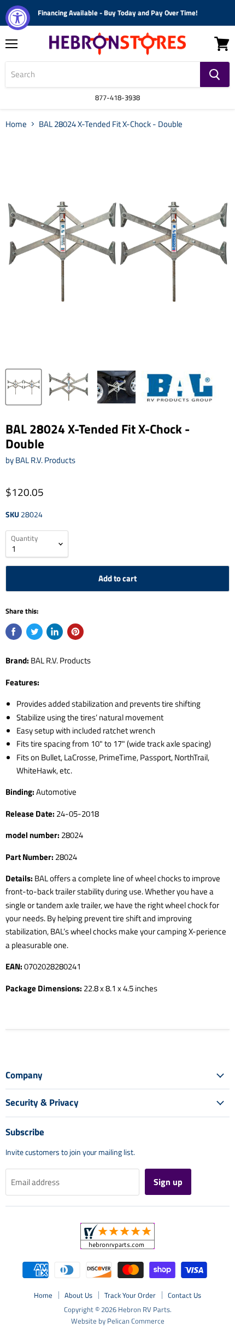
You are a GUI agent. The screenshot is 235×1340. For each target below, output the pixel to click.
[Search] (215, 74)
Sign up (168, 1181)
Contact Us (184, 1295)
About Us (78, 1295)
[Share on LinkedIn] (54, 631)
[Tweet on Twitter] (34, 631)
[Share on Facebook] (13, 631)
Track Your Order (130, 1295)
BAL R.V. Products (45, 460)
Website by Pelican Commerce (117, 1320)
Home (16, 124)
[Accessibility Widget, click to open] (17, 17)
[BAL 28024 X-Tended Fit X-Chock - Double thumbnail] (23, 387)
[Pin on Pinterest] (75, 631)
